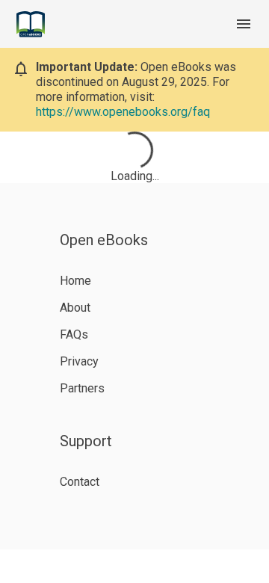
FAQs (74, 334)
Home (75, 281)
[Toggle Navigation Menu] (244, 24)
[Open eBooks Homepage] (30, 24)
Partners (82, 388)
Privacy (79, 361)
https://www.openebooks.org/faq (123, 112)
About (75, 307)
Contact (79, 482)
